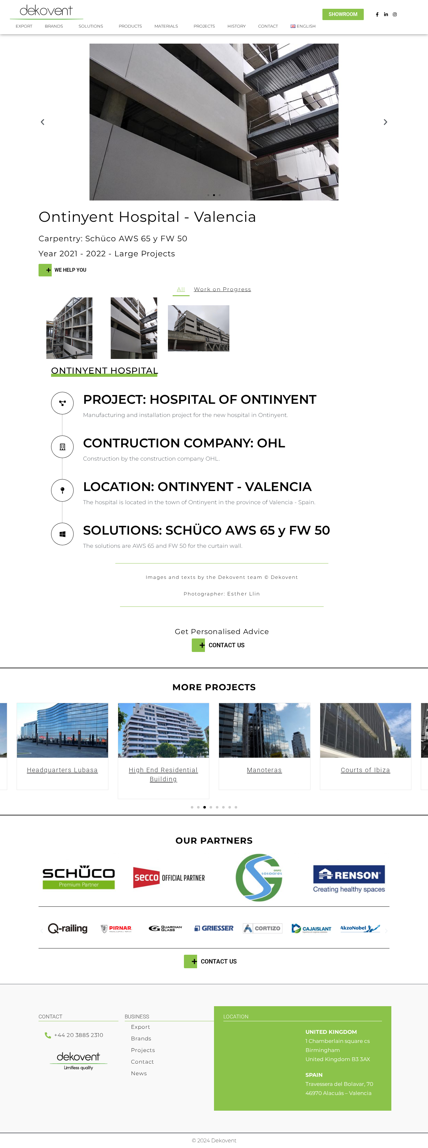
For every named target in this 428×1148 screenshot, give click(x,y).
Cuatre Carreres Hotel (365, 770)
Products (130, 26)
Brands (141, 1038)
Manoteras (163, 770)
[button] (42, 122)
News (139, 1073)
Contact (268, 26)
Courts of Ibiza (264, 770)
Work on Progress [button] (222, 289)
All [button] (181, 289)
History (236, 26)
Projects (204, 26)
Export (24, 26)
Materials (166, 26)
